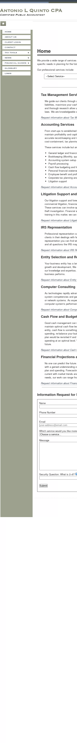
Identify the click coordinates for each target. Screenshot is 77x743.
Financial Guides (15, 63)
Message (44, 440)
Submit (43, 485)
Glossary (11, 68)
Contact (10, 47)
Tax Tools (11, 53)
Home (3, 23)
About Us (10, 37)
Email (42, 421)
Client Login (13, 42)
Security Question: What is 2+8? (57, 474)
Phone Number (47, 412)
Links (8, 73)
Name (42, 403)
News (8, 58)
